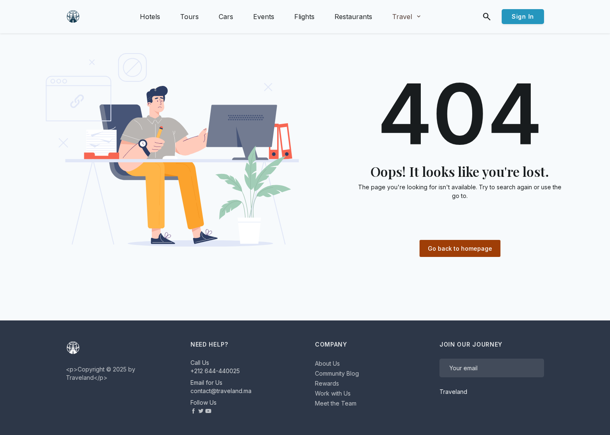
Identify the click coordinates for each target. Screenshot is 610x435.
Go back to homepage (460, 248)
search (487, 17)
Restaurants (353, 16)
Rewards (327, 383)
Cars (226, 16)
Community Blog (337, 373)
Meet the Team (335, 403)
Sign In (523, 16)
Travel (407, 16)
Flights (304, 16)
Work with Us (333, 393)
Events (263, 16)
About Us (327, 363)
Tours (189, 16)
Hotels (150, 16)
